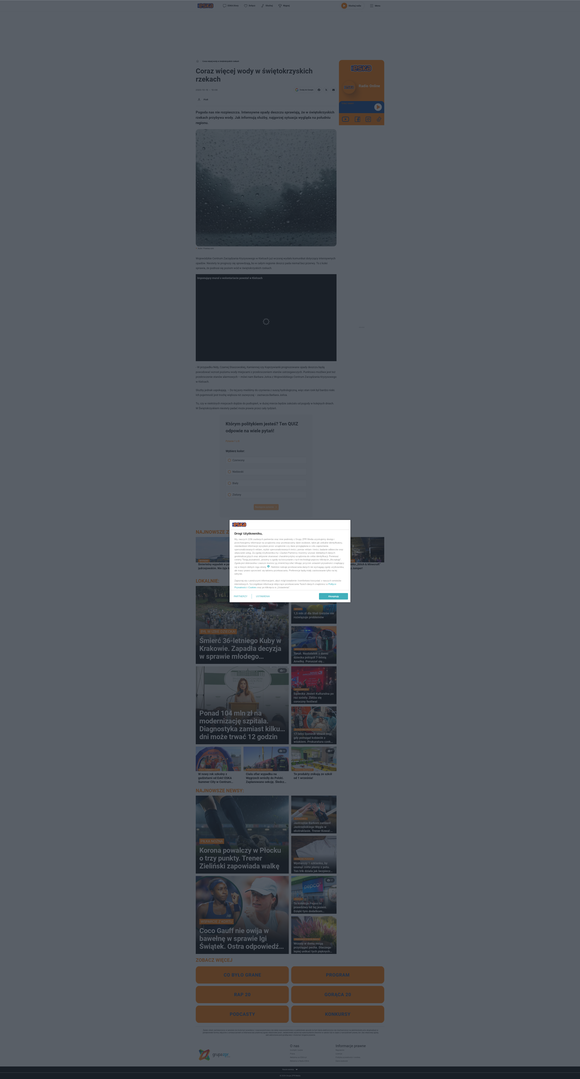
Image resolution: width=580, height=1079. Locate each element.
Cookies (252, 587)
